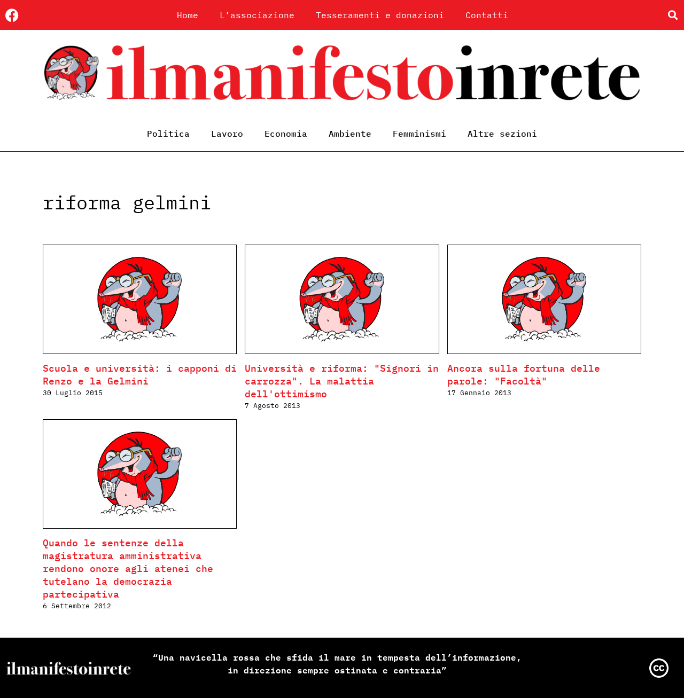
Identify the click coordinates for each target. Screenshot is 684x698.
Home (187, 15)
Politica (168, 133)
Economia (286, 133)
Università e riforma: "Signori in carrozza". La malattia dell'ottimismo (342, 381)
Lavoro (227, 133)
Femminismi (419, 133)
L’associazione (257, 15)
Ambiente (350, 133)
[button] (672, 15)
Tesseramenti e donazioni (380, 15)
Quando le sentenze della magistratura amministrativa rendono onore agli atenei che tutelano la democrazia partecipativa (128, 568)
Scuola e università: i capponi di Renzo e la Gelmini (140, 374)
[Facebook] (12, 15)
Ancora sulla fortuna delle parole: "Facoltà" (523, 374)
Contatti (486, 15)
